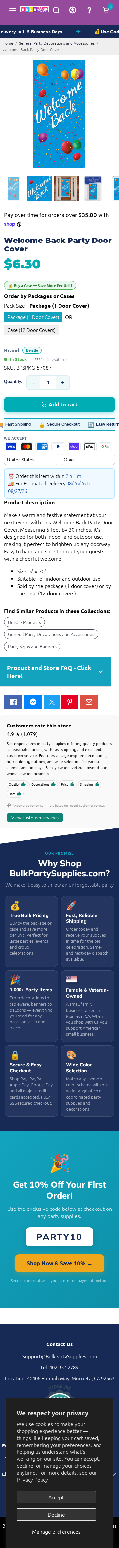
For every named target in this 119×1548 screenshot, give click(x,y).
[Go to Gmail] (89, 702)
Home (8, 43)
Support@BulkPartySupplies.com (59, 1356)
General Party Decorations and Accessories (57, 43)
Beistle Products (24, 622)
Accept (56, 1496)
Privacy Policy (32, 1479)
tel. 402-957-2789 (59, 1367)
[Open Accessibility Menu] (72, 10)
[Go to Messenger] (33, 702)
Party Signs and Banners (32, 646)
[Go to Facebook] (13, 702)
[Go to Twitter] (52, 702)
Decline (56, 1514)
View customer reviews (35, 817)
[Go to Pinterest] (69, 702)
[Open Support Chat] (89, 10)
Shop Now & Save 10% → (60, 1263)
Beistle (32, 350)
